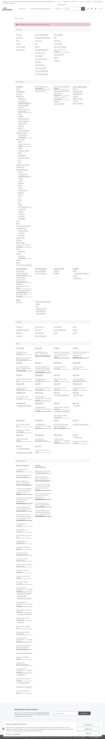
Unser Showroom (40, 65)
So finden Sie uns (40, 53)
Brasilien (20, 195)
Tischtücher (21, 235)
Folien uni (75, 89)
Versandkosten (39, 56)
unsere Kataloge (58, 34)
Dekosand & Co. (20, 238)
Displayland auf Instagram (24, 405)
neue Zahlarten (77, 437)
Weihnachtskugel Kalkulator (42, 37)
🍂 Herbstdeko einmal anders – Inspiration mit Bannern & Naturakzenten (42, 353)
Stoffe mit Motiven (78, 98)
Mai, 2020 (37, 384)
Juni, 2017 (75, 420)
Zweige (20, 148)
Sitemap (56, 57)
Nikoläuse (21, 126)
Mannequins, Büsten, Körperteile (22, 295)
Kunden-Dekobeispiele (41, 74)
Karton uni (76, 101)
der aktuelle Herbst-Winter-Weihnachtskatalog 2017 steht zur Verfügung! (61, 426)
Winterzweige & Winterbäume (22, 136)
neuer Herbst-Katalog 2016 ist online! (80, 442)
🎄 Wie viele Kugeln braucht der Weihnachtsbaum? (24, 358)
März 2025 (38, 363)
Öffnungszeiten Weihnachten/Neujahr (41, 440)
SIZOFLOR (56, 271)
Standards (57, 101)
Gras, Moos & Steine (23, 158)
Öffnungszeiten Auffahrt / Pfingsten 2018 (61, 416)
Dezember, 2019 (77, 384)
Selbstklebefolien (77, 94)
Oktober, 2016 (58, 435)
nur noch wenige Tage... (23, 448)
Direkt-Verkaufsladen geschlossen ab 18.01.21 (79, 380)
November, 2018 (20, 403)
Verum (74, 327)
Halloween (19, 94)
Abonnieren (84, 713)
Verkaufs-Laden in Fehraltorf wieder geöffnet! (43, 388)
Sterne (20, 114)
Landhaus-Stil (20, 167)
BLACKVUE (19, 333)
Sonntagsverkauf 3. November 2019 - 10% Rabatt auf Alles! (43, 398)
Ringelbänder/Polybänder (82, 273)
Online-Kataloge (97, 1)
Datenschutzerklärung (43, 713)
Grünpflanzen (22, 155)
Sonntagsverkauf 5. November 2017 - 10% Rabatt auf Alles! (43, 426)
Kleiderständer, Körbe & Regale (22, 287)
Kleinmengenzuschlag (41, 59)
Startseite (66, 1)
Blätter (20, 153)
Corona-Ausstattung (40, 273)
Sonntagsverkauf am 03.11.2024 (59, 367)
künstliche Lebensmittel (22, 165)
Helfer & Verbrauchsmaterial (43, 301)
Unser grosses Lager (40, 68)
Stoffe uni (75, 96)
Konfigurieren (88, 729)
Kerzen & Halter (22, 123)
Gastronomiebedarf (40, 271)
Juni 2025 (56, 348)
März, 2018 (76, 403)
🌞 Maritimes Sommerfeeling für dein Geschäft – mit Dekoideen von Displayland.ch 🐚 (81, 354)
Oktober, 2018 (39, 403)
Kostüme (20, 128)
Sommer (18, 254)
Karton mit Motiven (78, 103)
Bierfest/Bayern (20, 91)
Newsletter (38, 62)
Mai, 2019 (56, 392)
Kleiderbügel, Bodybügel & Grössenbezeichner (23, 291)
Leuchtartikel (21, 209)
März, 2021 (57, 375)
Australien (21, 192)
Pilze (19, 162)
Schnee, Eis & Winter (22, 133)
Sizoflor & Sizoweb (23, 230)
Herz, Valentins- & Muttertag (24, 265)
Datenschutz (57, 40)
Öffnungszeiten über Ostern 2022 (24, 380)
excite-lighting (58, 327)
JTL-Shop (96, 737)
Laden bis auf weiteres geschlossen (60, 388)
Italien (20, 185)
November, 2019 (20, 392)
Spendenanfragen (59, 54)
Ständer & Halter (20, 277)
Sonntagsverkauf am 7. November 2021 (41, 380)
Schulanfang (21, 219)
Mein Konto (74, 1)
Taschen (75, 276)
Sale (37, 306)
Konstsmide (19, 336)
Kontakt (88, 1)
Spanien (20, 188)
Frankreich (21, 183)
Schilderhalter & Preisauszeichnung (21, 280)
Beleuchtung (21, 98)
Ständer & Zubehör (59, 104)
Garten (18, 249)
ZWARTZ (75, 330)
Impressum (57, 60)
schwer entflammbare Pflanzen (24, 145)
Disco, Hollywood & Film (24, 207)
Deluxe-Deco (19, 327)
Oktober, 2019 (39, 392)
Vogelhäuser (21, 251)
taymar (56, 333)
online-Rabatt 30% (41, 311)
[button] (88, 9)
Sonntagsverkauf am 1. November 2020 (22, 388)
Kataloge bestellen (41, 309)
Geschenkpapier (77, 278)
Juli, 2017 (56, 420)
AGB (55, 37)
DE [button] (58, 1)
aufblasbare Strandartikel (21, 257)
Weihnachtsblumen (23, 118)
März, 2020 (57, 384)
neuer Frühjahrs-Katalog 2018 (23, 425)
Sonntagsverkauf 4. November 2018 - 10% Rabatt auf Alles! (43, 409)
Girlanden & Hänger (23, 150)
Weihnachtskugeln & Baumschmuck (24, 110)
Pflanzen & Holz (20, 139)
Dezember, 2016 (39, 435)
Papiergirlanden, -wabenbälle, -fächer (23, 175)
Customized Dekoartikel (41, 71)
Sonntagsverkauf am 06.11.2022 (78, 367)
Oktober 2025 (20, 348)
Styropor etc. (19, 284)
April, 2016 (38, 446)
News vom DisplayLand (22, 465)
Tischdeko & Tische (21, 228)
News (81, 1)
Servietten (21, 211)
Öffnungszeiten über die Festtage (79, 388)
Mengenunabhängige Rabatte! (22, 440)
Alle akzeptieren (88, 724)
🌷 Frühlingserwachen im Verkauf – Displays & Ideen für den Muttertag (23, 368)
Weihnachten (20, 96)
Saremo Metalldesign (60, 330)
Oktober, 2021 (39, 375)
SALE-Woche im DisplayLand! (81, 424)
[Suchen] (83, 9)
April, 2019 (76, 392)
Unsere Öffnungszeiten (41, 34)
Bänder (75, 271)
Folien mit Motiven (78, 91)
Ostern (18, 262)
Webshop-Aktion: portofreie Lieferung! (61, 408)
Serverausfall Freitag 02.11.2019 (22, 397)
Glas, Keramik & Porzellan (23, 226)
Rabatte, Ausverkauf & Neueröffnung (60, 98)
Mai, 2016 (19, 446)
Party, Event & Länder (22, 169)
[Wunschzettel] (92, 9)
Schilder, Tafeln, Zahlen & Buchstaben (23, 245)
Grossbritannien (22, 190)
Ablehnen (88, 733)
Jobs (36, 44)
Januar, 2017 (19, 435)
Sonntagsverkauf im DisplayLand (21, 353)
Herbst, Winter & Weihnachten (58, 94)
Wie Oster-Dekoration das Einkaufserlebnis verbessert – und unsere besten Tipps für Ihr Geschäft (42, 369)
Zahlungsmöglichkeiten (41, 50)
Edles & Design (20, 242)
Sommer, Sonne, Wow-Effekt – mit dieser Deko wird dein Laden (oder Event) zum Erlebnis (61, 354)
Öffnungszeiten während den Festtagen (23, 431)
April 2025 (19, 363)
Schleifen (20, 116)
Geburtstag (21, 216)
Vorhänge (18, 240)
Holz (19, 160)
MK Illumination (39, 333)
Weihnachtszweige (23, 105)
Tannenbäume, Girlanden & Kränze (23, 102)
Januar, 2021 (76, 375)
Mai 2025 (75, 348)
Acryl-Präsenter (20, 271)
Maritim (18, 260)
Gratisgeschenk (62, 4)
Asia (19, 202)
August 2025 (38, 348)
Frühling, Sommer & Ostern (61, 91)
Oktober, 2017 (39, 420)
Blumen (20, 142)
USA (19, 197)
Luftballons (21, 214)
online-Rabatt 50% (41, 313)
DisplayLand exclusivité (22, 330)
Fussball (20, 172)
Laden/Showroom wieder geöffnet (61, 380)
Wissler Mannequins (40, 336)
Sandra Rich (38, 330)
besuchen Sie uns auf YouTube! (60, 50)
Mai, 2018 (56, 403)
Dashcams (19, 302)
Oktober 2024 (58, 363)
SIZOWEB (56, 273)
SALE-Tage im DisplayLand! (62, 411)
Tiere (17, 221)
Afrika (19, 200)
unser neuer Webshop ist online (42, 451)
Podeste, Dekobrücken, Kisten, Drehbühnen (22, 274)
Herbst (18, 89)
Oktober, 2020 (20, 384)
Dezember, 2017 (20, 420)
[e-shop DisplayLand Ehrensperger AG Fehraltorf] (7, 9)
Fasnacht (20, 178)
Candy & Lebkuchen (23, 121)
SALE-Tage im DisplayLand (62, 395)
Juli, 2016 (75, 435)
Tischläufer (21, 233)
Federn (18, 223)
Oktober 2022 (76, 363)
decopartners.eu (39, 327)
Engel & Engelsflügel (23, 130)
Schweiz (20, 181)
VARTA (74, 333)
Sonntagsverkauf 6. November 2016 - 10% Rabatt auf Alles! (62, 440)
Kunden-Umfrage (78, 395)
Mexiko (20, 204)
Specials (38, 304)
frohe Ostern (76, 405)
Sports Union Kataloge (60, 47)
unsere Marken (58, 44)
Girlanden (21, 107)
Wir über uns (38, 40)
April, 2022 (19, 375)
